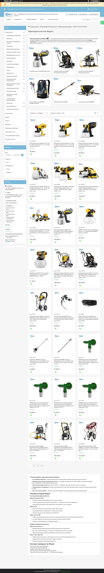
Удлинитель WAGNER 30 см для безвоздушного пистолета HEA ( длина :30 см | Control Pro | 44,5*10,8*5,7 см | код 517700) (39, 362)
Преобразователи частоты (13, 55)
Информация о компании (11, 128)
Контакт (42, 19)
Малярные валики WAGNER (61, 102)
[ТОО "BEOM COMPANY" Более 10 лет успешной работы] (9, 15)
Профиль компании (31, 19)
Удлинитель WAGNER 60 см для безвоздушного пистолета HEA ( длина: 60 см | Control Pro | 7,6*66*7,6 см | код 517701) (64, 362)
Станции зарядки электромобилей (10, 99)
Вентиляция (9, 61)
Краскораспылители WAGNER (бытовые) (40, 71)
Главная (9, 19)
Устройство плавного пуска (13, 52)
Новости (7, 117)
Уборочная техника (11, 91)
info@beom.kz (8, 231)
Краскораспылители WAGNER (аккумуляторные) (37, 102)
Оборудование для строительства (48, 26)
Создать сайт (15, 1)
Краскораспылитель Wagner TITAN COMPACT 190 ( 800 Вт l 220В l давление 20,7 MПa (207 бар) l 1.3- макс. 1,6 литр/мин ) (88, 448)
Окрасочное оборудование (65, 26)
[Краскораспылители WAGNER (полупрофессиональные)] (64, 58)
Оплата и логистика (53, 19)
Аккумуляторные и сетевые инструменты (13, 84)
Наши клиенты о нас (10, 132)
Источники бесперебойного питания (13, 42)
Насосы (8, 70)
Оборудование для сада (12, 88)
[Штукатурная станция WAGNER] (88, 88)
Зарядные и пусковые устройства (11, 95)
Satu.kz (58, 570)
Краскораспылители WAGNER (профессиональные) (85, 72)
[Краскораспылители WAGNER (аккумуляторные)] (39, 88)
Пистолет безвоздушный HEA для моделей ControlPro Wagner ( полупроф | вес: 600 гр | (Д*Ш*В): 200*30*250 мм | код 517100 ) (64, 318)
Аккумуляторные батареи (12, 49)
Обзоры (7, 120)
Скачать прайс (9, 113)
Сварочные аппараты (11, 76)
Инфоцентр (8, 124)
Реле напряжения (10, 106)
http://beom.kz (8, 227)
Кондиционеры (10, 67)
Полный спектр (9, 32)
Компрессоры (9, 73)
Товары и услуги (35, 26)
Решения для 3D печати (12, 109)
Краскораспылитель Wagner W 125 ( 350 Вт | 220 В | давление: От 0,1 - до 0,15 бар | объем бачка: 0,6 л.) (40, 145)
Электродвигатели (11, 58)
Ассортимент (18, 19)
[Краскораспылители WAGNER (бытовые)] (39, 58)
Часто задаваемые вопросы (12, 135)
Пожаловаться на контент (64, 571)
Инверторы (9, 38)
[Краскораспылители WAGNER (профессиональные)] (88, 58)
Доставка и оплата (10, 139)
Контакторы (9, 103)
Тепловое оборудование (12, 64)
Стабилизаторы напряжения (13, 35)
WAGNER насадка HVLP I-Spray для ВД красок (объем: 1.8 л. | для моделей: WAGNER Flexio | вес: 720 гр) (39, 274)
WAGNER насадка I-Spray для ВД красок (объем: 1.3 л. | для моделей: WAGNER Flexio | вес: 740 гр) (88, 231)
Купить (31, 154)
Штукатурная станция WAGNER (86, 102)
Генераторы (9, 46)
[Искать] (84, 19)
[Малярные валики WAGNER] (64, 88)
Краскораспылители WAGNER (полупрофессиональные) (61, 72)
